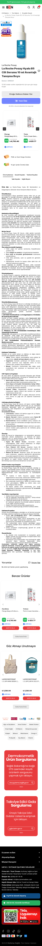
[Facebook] (3, 931)
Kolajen (7, 733)
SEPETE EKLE (10, 628)
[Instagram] (8, 931)
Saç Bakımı (21, 738)
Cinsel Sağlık (9, 729)
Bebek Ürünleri (34, 724)
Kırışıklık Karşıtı (27, 13)
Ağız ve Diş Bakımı (9, 724)
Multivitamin (24, 733)
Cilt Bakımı (5, 13)
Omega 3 (34, 733)
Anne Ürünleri (22, 724)
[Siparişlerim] (33, 7)
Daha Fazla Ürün (21, 636)
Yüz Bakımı (15, 13)
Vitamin (30, 738)
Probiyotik (12, 738)
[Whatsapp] (19, 931)
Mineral (15, 733)
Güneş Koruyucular (31, 729)
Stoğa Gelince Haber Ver (21, 94)
